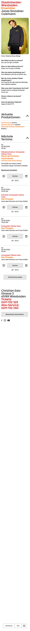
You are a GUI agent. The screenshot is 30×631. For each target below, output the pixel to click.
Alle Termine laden (15, 277)
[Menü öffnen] (24, 626)
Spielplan (9, 626)
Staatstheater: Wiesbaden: (11, 4)
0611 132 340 (9, 308)
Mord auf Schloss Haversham (12, 127)
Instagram (5, 320)
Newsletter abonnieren (15, 314)
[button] (15, 115)
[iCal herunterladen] (26, 176)
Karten (15, 176)
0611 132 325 (9, 302)
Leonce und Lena (7, 125)
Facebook (1, 320)
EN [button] (18, 626)
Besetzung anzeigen (9, 170)
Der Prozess (5, 123)
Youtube (8, 320)
